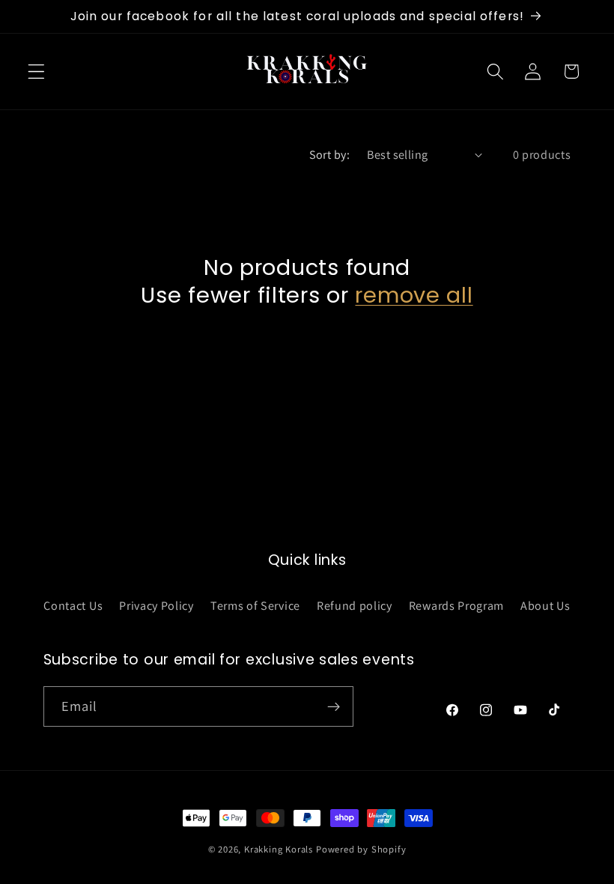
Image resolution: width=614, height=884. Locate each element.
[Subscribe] (333, 706)
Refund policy (354, 606)
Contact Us (73, 606)
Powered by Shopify (361, 849)
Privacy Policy (156, 606)
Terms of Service (255, 606)
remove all (413, 295)
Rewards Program (456, 606)
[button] (36, 71)
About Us (545, 606)
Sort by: (329, 155)
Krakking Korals (278, 849)
